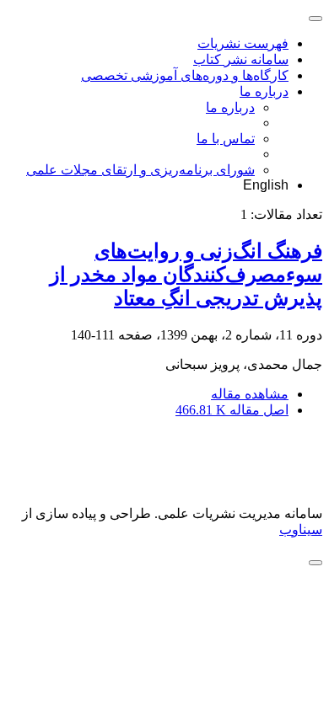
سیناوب (300, 529)
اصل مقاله (232, 410)
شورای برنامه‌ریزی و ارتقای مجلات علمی (140, 170)
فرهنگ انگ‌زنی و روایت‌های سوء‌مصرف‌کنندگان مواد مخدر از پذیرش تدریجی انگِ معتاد (186, 274)
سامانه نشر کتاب (241, 59)
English (266, 185)
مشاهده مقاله (250, 394)
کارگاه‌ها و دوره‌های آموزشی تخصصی (185, 75)
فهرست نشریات (243, 43)
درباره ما (264, 91)
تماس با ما (226, 138)
